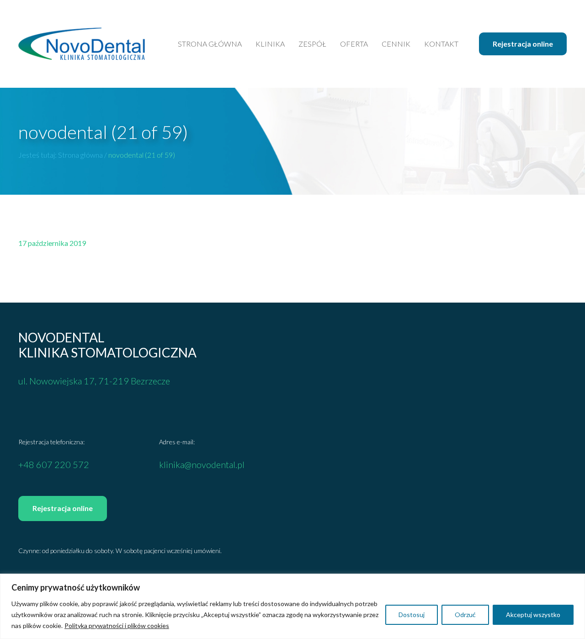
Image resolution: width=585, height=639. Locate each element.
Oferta (354, 43)
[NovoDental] (81, 43)
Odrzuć (465, 614)
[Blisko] (575, 581)
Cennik (396, 43)
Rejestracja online (523, 43)
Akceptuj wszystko (533, 614)
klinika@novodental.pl (202, 464)
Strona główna (210, 43)
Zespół (312, 43)
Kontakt (441, 43)
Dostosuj (412, 614)
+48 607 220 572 (53, 464)
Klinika (270, 43)
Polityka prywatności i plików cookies (116, 625)
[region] (292, 606)
